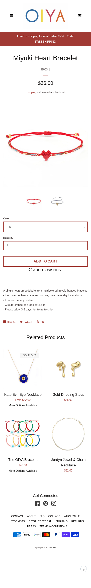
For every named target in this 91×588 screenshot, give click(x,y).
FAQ (42, 516)
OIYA (53, 547)
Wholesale (72, 516)
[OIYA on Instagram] (53, 504)
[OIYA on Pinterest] (45, 504)
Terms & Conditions (53, 526)
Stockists (18, 521)
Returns (77, 521)
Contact (17, 516)
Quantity (8, 238)
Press (31, 526)
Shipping (31, 92)
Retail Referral (40, 521)
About (31, 516)
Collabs (54, 516)
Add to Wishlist (48, 270)
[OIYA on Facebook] (37, 504)
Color (6, 218)
